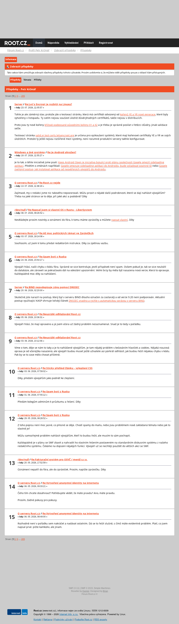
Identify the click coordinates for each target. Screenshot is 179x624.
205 (23, 96)
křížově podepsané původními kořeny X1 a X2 (71, 125)
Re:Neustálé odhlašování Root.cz (60, 314)
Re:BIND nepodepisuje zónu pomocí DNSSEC (52, 287)
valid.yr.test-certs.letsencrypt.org (54, 135)
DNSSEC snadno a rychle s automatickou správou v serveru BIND (106, 300)
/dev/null (20, 209)
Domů (38, 42)
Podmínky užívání (63, 619)
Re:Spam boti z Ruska (52, 256)
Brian (105, 591)
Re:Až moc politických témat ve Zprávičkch (66, 233)
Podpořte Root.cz (83, 619)
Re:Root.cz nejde (49, 182)
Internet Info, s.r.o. (68, 614)
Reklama (47, 619)
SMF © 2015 (87, 588)
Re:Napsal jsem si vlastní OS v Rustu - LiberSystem (60, 209)
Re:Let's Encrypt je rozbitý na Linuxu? (48, 104)
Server (19, 104)
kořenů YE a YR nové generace (137, 114)
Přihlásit (89, 42)
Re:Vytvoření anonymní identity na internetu (70, 483)
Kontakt (37, 619)
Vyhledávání (71, 42)
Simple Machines (102, 588)
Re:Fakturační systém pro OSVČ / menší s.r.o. (59, 459)
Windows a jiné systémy (30, 152)
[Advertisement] (89, 17)
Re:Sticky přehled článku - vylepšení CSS (67, 368)
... (20, 96)
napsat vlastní (119, 219)
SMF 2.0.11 (74, 588)
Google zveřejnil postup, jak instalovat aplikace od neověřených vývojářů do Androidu (91, 167)
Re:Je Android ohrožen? (61, 152)
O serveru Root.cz (26, 182)
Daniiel (86, 591)
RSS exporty (100, 619)
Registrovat (106, 42)
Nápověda (53, 42)
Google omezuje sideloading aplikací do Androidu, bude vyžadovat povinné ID (106, 165)
